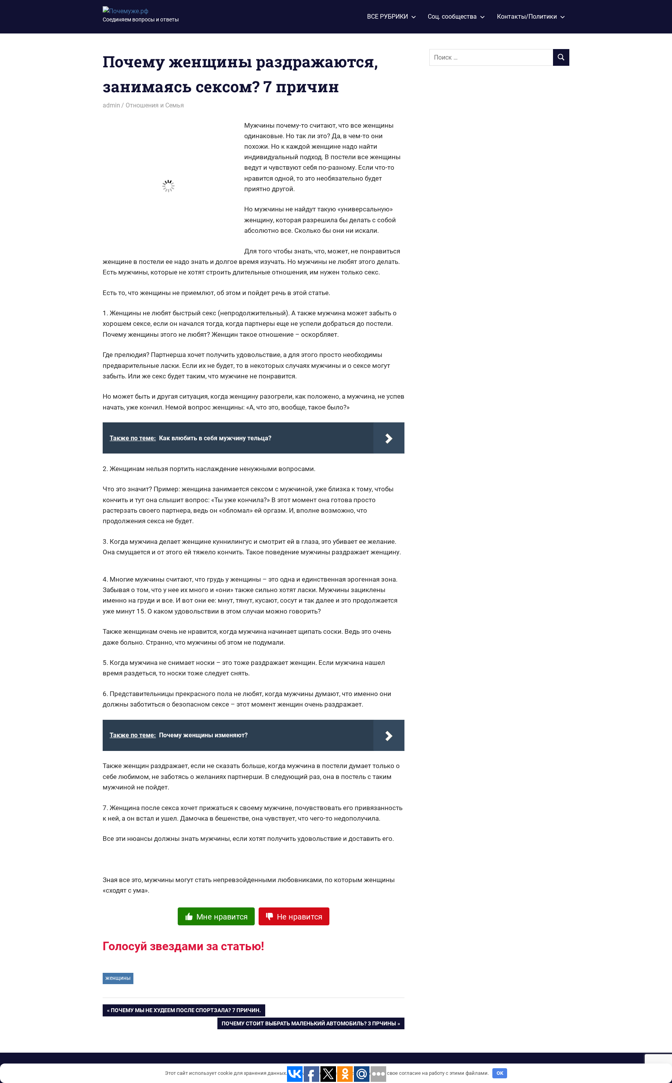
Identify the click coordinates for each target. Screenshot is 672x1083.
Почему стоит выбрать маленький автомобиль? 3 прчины (309, 1025)
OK (500, 1073)
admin (111, 105)
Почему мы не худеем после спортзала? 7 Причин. (186, 1011)
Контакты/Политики (527, 16)
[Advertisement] (487, 201)
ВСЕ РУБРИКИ (387, 16)
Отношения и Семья (155, 105)
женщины (118, 978)
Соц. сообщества (452, 16)
